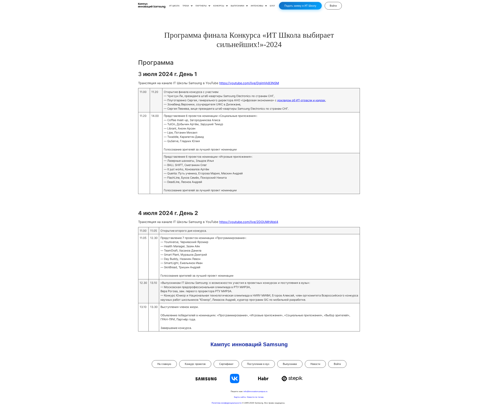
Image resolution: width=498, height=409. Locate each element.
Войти (337, 364)
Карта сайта (240, 397)
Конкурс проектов (195, 364)
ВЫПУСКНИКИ (237, 6)
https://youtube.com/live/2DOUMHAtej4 (248, 222)
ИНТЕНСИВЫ (257, 6)
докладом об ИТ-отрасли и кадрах (301, 100)
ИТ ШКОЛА (174, 6)
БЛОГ (272, 6)
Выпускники (290, 364)
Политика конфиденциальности (227, 403)
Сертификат (226, 364)
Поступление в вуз (258, 364)
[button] (187, 6)
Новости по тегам (255, 397)
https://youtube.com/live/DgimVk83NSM (249, 83)
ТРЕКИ (185, 6)
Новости (315, 364)
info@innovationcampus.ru (255, 391)
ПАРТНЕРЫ (201, 6)
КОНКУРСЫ (218, 6)
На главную (164, 364)
